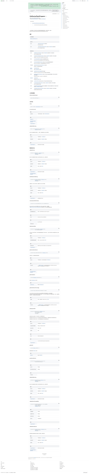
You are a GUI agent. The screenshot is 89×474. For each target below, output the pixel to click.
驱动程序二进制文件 (3, 468)
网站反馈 (15, 472)
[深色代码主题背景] (58, 97)
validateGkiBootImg (40, 46)
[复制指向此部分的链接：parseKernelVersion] (36, 358)
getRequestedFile (36, 74)
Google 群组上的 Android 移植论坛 (34, 469)
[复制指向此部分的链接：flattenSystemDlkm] (36, 226)
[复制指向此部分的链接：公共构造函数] (35, 93)
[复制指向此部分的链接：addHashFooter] (35, 150)
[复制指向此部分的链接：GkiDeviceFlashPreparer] (38, 95)
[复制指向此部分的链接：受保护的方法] (35, 148)
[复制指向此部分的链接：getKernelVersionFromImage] (40, 287)
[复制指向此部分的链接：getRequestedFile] (36, 308)
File (42, 166)
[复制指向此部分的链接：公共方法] (33, 101)
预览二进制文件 (2, 466)
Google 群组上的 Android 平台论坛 (34, 467)
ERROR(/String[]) (41, 265)
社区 (4, 472)
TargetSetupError (32, 123)
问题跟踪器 (61, 468)
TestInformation (42, 43)
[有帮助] (57, 13)
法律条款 (7, 472)
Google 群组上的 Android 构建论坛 (34, 468)
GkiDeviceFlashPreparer (33, 38)
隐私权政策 (11, 472)
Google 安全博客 (32, 466)
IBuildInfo (50, 46)
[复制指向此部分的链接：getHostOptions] (35, 274)
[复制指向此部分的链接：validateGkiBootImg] (37, 126)
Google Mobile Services (62, 466)
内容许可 (35, 457)
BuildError (31, 119)
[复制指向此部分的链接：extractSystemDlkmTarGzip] (39, 200)
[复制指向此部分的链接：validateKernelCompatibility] (39, 401)
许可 (9, 472)
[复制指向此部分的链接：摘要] (32, 34)
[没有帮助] (58, 13)
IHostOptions (31, 68)
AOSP (30, 13)
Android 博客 (31, 465)
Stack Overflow (61, 467)
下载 (1, 465)
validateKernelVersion (37, 88)
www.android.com (62, 465)
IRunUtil (38, 79)
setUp (38, 43)
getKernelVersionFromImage (38, 71)
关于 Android (2, 472)
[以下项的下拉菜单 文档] (8, 1)
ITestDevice (45, 46)
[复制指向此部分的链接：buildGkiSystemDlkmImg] (38, 176)
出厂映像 (2, 467)
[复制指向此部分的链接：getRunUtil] (33, 345)
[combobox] (75, 0)
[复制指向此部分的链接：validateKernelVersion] (37, 426)
